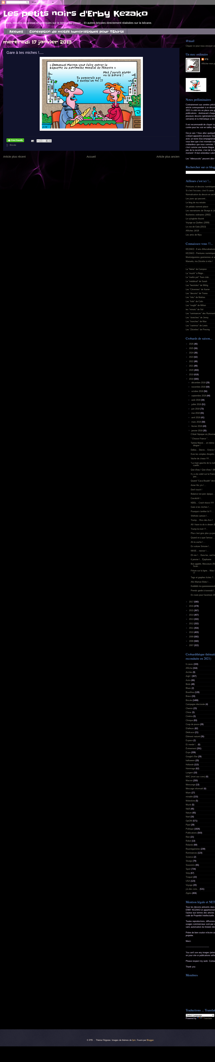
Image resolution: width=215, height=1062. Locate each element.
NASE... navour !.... (200, 551)
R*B (206, 59)
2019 (191, 374)
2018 (191, 379)
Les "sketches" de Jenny (197, 317)
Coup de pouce (192, 724)
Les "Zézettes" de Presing (198, 329)
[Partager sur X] (44, 140)
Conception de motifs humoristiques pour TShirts (76, 32)
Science (189, 857)
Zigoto (188, 893)
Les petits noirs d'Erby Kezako (75, 13)
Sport (188, 869)
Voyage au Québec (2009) (197, 222)
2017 (191, 602)
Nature (189, 813)
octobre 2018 (197, 391)
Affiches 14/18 (192, 230)
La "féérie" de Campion (196, 269)
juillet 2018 (196, 404)
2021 (191, 366)
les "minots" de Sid (194, 309)
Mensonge (190, 784)
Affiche (189, 668)
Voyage (189, 885)
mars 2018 (196, 422)
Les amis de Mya (193, 235)
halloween (190, 760)
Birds (188, 684)
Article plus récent (14, 156)
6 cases (189, 664)
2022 (191, 361)
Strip (188, 873)
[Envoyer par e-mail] (38, 140)
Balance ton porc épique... (203, 494)
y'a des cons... (192, 889)
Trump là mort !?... (199, 529)
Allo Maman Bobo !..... (201, 582)
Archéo (189, 672)
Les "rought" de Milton (196, 305)
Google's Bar (191, 756)
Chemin (189, 708)
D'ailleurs (190, 728)
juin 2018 (195, 409)
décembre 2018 (198, 382)
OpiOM (189, 821)
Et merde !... (191, 744)
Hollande (190, 764)
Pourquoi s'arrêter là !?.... (202, 511)
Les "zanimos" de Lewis (197, 325)
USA (188, 881)
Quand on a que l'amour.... (203, 537)
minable (189, 796)
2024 (191, 353)
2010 (191, 632)
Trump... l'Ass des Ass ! (202, 520)
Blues (188, 688)
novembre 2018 (198, 387)
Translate (207, 1018)
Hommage (190, 768)
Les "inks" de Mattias (195, 297)
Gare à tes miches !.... (201, 507)
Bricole (13, 145)
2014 (191, 615)
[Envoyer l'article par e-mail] (32, 141)
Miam (188, 792)
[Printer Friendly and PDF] (15, 140)
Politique (190, 829)
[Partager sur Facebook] (47, 140)
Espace (189, 740)
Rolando (189, 845)
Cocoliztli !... (196, 498)
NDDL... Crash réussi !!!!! (202, 503)
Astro (188, 680)
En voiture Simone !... (201, 546)
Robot (188, 841)
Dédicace (190, 732)
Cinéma (189, 716)
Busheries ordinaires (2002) (198, 215)
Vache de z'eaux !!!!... (201, 458)
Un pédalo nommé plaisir (197, 206)
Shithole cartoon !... (200, 516)
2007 (191, 645)
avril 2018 (196, 417)
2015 (191, 610)
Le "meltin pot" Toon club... (198, 277)
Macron (189, 780)
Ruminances (191, 853)
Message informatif (194, 788)
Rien (188, 837)
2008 (191, 641)
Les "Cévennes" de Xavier (198, 289)
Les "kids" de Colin (194, 301)
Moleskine (190, 801)
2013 (191, 619)
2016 (191, 606)
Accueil (16, 32)
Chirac (189, 712)
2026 (191, 344)
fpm (134, 1040)
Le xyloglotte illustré (195, 218)
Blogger (150, 1040)
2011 (191, 628)
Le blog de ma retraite (196, 202)
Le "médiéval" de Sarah (196, 281)
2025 (191, 348)
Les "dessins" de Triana (196, 293)
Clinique (189, 720)
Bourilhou (190, 692)
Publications (191, 833)
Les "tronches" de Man (196, 321)
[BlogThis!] (41, 140)
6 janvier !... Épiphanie (201, 559)
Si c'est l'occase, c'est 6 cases (200, 190)
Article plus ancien (167, 156)
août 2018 (196, 400)
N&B (188, 809)
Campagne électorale (195, 704)
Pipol (188, 825)
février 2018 (197, 426)
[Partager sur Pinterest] (50, 140)
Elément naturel (193, 736)
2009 (191, 636)
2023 (191, 357)
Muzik (188, 804)
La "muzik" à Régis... (195, 273)
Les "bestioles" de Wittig (197, 285)
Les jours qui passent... (196, 198)
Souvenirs (190, 865)
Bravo (188, 696)
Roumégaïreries (193, 849)
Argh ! (188, 676)
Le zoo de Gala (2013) (196, 227)
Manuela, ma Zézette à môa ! (199, 261)
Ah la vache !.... (198, 542)
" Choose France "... (200, 438)
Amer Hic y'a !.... (198, 485)
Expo (188, 752)
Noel (188, 816)
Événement (191, 748)
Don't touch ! (196, 489)
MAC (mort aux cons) (195, 776)
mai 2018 (195, 413)
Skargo (189, 861)
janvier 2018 (197, 430)
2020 (191, 370)
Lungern (189, 772)
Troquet (189, 877)
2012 (191, 623)
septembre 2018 (199, 395)
